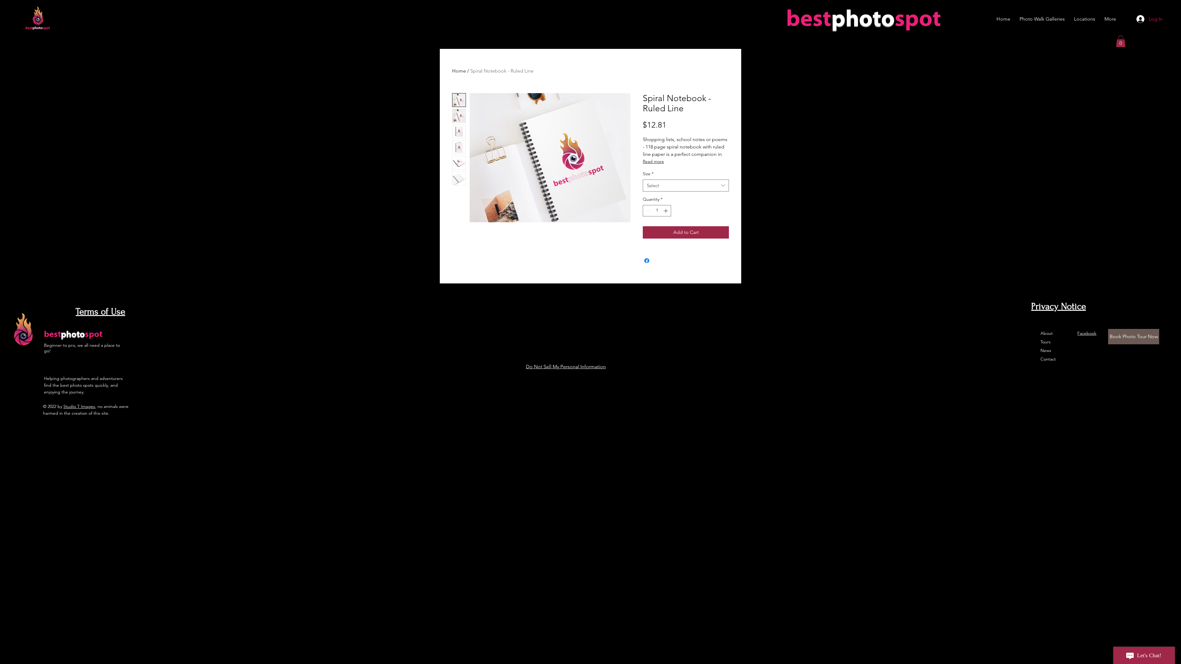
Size (648, 173)
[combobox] (686, 186)
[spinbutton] (656, 210)
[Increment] (666, 210)
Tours (1045, 342)
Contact (1048, 359)
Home (459, 71)
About (1046, 333)
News (1045, 350)
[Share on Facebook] (646, 260)
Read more (653, 161)
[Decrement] (647, 210)
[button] (1121, 41)
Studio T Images (79, 406)
